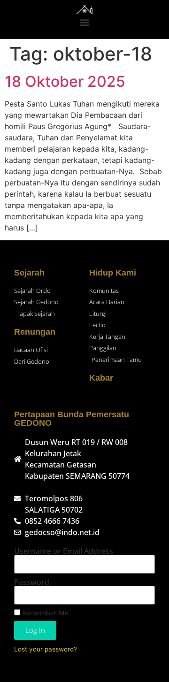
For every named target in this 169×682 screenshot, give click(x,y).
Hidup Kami (112, 272)
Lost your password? (45, 649)
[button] (84, 22)
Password (31, 582)
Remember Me (44, 612)
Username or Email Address (63, 551)
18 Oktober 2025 (65, 81)
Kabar (101, 378)
